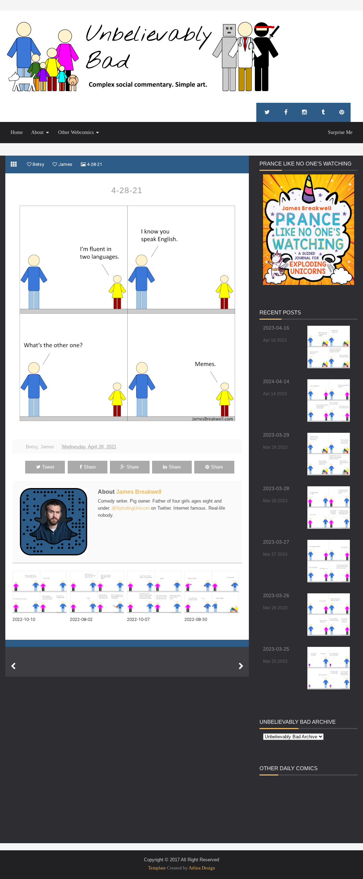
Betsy (32, 446)
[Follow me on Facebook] (286, 112)
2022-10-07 (138, 619)
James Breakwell (138, 492)
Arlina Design (202, 867)
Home (17, 132)
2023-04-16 (276, 328)
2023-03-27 (276, 542)
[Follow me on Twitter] (267, 112)
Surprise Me (340, 132)
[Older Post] (241, 666)
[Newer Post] (13, 666)
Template (157, 867)
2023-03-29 (276, 435)
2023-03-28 (276, 488)
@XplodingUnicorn (131, 508)
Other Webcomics (76, 132)
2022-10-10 (23, 619)
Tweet (48, 467)
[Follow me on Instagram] (304, 112)
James (47, 446)
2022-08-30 (195, 619)
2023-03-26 (276, 595)
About (37, 132)
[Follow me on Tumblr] (323, 112)
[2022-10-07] (155, 592)
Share (90, 467)
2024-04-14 (276, 381)
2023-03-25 (276, 649)
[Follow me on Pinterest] (342, 112)
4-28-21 (127, 190)
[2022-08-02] (98, 592)
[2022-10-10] (41, 592)
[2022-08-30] (213, 592)
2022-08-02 (81, 619)
